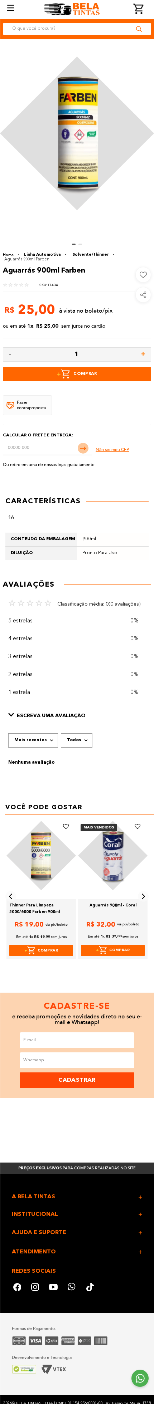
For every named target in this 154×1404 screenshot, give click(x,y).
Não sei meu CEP (112, 449)
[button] (77, 716)
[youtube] (53, 1288)
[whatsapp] (72, 1288)
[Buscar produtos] (139, 29)
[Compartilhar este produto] (143, 295)
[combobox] (77, 29)
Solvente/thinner (91, 255)
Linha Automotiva (42, 255)
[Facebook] (17, 1288)
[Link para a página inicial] (11, 255)
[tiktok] (90, 1288)
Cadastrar (76, 1080)
